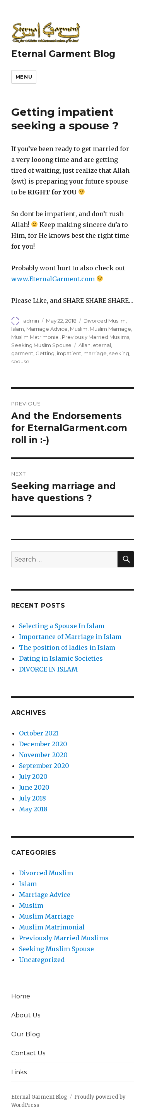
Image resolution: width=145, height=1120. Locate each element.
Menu (23, 77)
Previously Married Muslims (95, 337)
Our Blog (25, 1034)
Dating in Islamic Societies (61, 658)
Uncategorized (42, 960)
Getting (45, 353)
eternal (102, 345)
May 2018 (33, 809)
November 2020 (43, 755)
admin (31, 321)
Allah (84, 345)
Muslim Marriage (110, 329)
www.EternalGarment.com (53, 279)
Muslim (78, 329)
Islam (17, 329)
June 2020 (34, 787)
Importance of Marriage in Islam (70, 637)
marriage (95, 353)
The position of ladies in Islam (67, 647)
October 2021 (38, 733)
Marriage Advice (47, 329)
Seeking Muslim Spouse (41, 345)
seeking (119, 353)
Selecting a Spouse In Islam (61, 626)
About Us (25, 1015)
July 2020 (33, 776)
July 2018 (32, 798)
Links (19, 1072)
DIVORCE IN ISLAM (48, 669)
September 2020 (44, 766)
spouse (20, 361)
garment (22, 353)
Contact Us (28, 1053)
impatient (69, 353)
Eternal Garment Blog (63, 53)
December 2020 (43, 744)
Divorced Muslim (105, 321)
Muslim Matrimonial (35, 337)
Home (20, 996)
